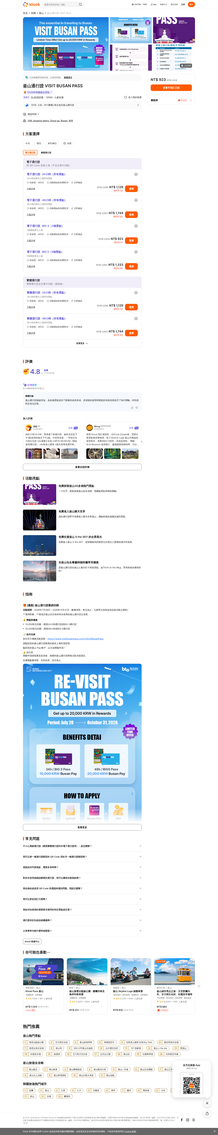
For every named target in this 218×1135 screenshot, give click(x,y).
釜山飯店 (33, 1069)
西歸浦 (146, 1090)
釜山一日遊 (123, 1069)
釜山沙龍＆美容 (86, 1075)
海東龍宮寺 (109, 1042)
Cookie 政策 (130, 1131)
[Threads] (193, 1119)
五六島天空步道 (80, 1054)
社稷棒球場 (148, 1054)
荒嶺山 (183, 1048)
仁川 (79, 1090)
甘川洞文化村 (61, 1042)
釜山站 (126, 1054)
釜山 (41, 13)
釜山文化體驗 (146, 1069)
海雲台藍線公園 (36, 1042)
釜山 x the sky (160, 1048)
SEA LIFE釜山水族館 (83, 1048)
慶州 (129, 1090)
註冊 (183, 4)
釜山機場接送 (75, 1069)
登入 (191, 4)
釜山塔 (59, 1048)
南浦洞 (57, 1054)
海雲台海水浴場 (36, 1048)
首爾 (31, 1090)
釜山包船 (110, 1075)
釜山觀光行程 (100, 1069)
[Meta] (181, 1119)
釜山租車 (53, 1069)
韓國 (33, 13)
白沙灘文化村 (112, 1048)
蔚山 (32, 1096)
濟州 (113, 1090)
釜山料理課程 (60, 1075)
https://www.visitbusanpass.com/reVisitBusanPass (75, 638)
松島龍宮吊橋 (172, 1054)
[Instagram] (187, 1119)
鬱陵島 (67, 1096)
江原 (63, 1090)
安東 (49, 1096)
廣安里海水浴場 (171, 1042)
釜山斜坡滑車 (86, 1042)
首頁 (25, 13)
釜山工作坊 (169, 1069)
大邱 (163, 1090)
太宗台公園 (105, 1054)
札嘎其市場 (35, 1054)
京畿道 (96, 1090)
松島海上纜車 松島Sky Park (139, 1042)
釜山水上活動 (35, 1075)
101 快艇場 (136, 1048)
